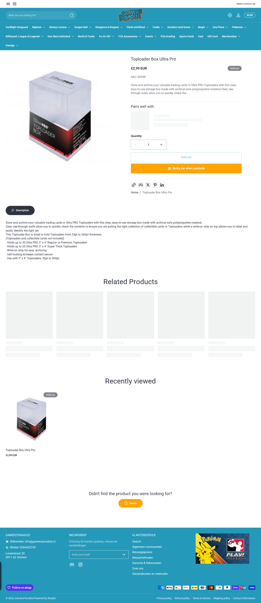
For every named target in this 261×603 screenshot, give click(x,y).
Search (136, 541)
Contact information (244, 598)
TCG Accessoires (127, 36)
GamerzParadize (24, 598)
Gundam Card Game (178, 27)
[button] (230, 15)
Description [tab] (22, 210)
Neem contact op (245, 3)
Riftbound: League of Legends (23, 36)
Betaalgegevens (142, 552)
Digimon (37, 27)
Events (149, 36)
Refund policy (182, 598)
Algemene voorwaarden (147, 547)
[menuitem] (162, 542)
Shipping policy (221, 598)
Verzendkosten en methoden (150, 573)
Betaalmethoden (142, 557)
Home (134, 192)
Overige (10, 45)
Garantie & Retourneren (146, 563)
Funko (156, 27)
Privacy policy (164, 598)
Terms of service (201, 598)
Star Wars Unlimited (59, 36)
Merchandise (229, 36)
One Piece (218, 27)
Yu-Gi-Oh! (104, 36)
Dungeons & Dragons (107, 27)
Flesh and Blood (136, 27)
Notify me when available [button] (189, 168)
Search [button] (133, 503)
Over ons (137, 568)
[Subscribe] (124, 554)
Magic (201, 27)
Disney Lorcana (58, 27)
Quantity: (136, 136)
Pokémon (237, 27)
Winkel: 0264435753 (23, 547)
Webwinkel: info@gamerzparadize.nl (33, 541)
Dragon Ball (81, 27)
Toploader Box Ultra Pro (157, 192)
